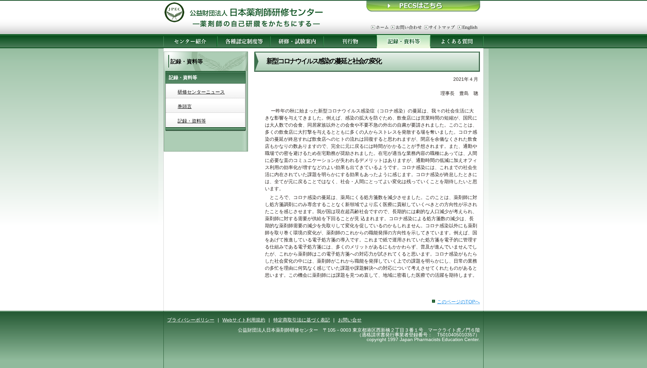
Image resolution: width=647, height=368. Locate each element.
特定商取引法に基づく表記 (301, 319)
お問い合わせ (406, 27)
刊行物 (350, 41)
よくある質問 (457, 41)
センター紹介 (190, 41)
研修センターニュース (201, 92)
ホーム (379, 27)
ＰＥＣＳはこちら (423, 6)
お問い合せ (350, 319)
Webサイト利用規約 (243, 319)
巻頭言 (185, 106)
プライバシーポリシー (190, 319)
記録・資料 (403, 41)
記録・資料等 (192, 121)
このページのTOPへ (458, 301)
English (467, 27)
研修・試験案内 (297, 41)
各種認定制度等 (243, 41)
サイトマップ (439, 27)
